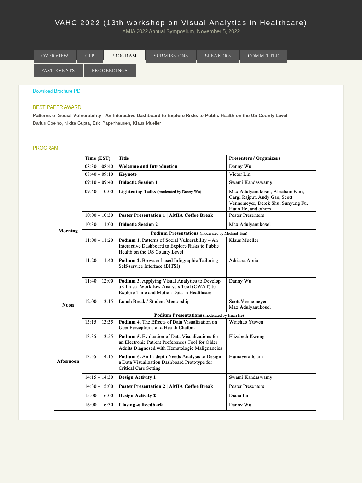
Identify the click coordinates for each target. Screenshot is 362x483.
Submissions (171, 55)
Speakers (218, 55)
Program (124, 55)
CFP (90, 55)
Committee (264, 55)
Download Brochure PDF (58, 91)
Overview (55, 55)
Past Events (58, 70)
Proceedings (110, 70)
